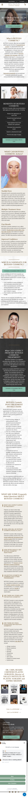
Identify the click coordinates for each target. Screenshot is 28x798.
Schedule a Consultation (14, 26)
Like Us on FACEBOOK (12, 712)
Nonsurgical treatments (9, 73)
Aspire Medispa (11, 1)
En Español (22, 1)
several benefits (20, 108)
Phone (25, 5)
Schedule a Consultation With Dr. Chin (14, 140)
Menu (2, 5)
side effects (18, 641)
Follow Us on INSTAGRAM (12, 709)
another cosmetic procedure (13, 585)
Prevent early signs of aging (14, 134)
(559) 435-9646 (8, 724)
